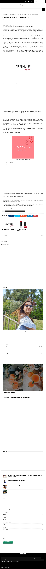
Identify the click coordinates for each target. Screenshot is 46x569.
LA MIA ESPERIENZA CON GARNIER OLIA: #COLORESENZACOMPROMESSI (22, 490)
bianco (8, 561)
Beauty (4, 514)
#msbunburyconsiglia (7, 509)
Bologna (36, 559)
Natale (18, 14)
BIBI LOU (9, 559)
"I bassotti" (3, 558)
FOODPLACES (5, 515)
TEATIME (4, 527)
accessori (41, 559)
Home (3, 14)
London (4, 519)
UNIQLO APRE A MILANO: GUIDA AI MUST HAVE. (17, 480)
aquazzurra (3, 561)
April (34, 558)
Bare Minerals (24, 559)
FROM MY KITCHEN (6, 517)
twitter (24, 346)
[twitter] (28, 1)
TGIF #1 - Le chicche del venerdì (21, 230)
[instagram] (25, 1)
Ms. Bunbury (5, 520)
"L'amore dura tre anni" (11, 558)
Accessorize (26, 558)
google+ (24, 348)
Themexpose (7, 567)
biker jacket (12, 561)
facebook (24, 344)
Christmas (13, 14)
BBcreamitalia (4, 559)
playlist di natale (23, 14)
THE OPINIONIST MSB (6, 529)
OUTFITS (4, 524)
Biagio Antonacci (31, 559)
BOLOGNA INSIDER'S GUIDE (7, 510)
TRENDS (4, 531)
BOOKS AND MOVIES (6, 512)
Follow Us (23, 553)
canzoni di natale (8, 14)
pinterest (24, 351)
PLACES (4, 525)
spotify (28, 14)
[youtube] (31, 1)
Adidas (31, 558)
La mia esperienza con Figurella (14, 485)
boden (17, 561)
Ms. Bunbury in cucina (7, 522)
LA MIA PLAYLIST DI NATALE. (8, 229)
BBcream (38, 558)
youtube (24, 353)
